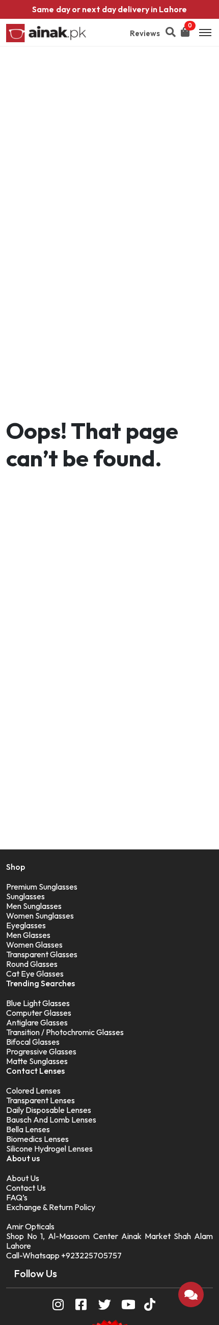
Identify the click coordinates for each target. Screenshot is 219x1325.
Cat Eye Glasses (35, 973)
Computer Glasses (38, 1013)
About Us (22, 1178)
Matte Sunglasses (37, 1061)
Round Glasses (32, 964)
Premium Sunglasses (41, 886)
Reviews (145, 33)
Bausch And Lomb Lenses (51, 1119)
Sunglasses (25, 896)
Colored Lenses (33, 1090)
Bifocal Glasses (33, 1042)
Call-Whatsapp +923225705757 (64, 1255)
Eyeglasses (26, 925)
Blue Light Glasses (38, 1003)
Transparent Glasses (41, 954)
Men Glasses (28, 935)
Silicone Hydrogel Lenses (49, 1148)
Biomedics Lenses (37, 1139)
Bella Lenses (28, 1129)
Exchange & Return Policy (50, 1207)
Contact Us (26, 1188)
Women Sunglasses (40, 915)
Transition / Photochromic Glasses (65, 1032)
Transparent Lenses (40, 1100)
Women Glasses (34, 944)
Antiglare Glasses (37, 1022)
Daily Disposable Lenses (48, 1110)
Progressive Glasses (41, 1051)
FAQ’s (17, 1197)
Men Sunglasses (34, 906)
